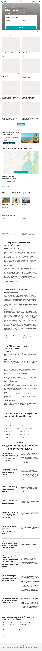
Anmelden (29, 1)
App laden (15, 1)
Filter (31, 35)
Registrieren (35, 1)
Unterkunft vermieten (22, 1)
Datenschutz (30, 647)
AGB (26, 647)
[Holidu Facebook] (23, 645)
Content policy (35, 647)
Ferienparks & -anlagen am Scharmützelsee (32, 31)
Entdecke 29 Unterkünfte (21, 171)
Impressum (22, 647)
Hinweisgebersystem (21, 649)
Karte (12, 35)
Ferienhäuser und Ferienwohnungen (14, 31)
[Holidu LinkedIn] (21, 645)
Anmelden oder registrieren (9, 143)
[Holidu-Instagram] (19, 645)
